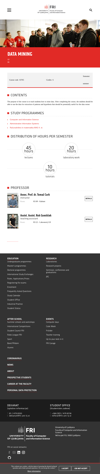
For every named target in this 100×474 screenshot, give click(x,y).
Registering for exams (16, 282)
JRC (47, 276)
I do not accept (80, 468)
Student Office (13, 300)
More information (34, 471)
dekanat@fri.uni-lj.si (19, 415)
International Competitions (18, 326)
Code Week (51, 326)
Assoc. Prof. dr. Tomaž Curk (35, 195)
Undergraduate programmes (19, 261)
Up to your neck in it (54, 339)
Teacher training (53, 335)
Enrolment (11, 287)
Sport (9, 339)
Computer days (52, 322)
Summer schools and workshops (21, 322)
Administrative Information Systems (24, 124)
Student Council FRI (15, 330)
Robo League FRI (14, 335)
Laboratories (51, 261)
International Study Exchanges (20, 274)
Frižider (49, 330)
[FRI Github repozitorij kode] (9, 457)
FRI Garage (50, 343)
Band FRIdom (13, 343)
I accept (65, 468)
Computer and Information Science (24, 120)
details (89, 198)
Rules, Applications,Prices (18, 278)
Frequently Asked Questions (19, 291)
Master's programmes (16, 266)
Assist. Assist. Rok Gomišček (35, 215)
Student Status (13, 308)
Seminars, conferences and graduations (57, 271)
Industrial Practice (15, 304)
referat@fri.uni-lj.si (61, 415)
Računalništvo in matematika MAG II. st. (26, 128)
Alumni (10, 347)
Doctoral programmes (16, 270)
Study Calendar (13, 295)
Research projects (53, 266)
